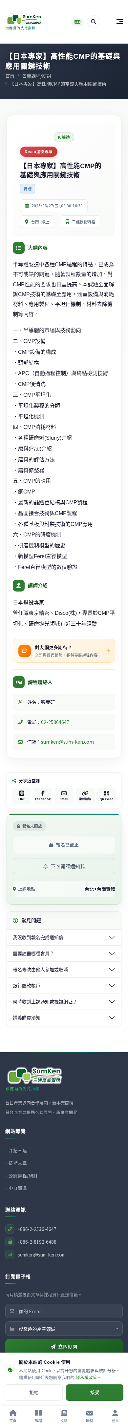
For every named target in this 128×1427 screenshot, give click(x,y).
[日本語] (77, 22)
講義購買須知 (26, 1017)
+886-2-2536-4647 (37, 1229)
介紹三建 (18, 1150)
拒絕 (33, 1392)
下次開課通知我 (67, 866)
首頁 (9, 75)
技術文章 (18, 1162)
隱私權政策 (86, 1378)
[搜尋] (93, 21)
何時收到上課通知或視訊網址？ (45, 1001)
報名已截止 (67, 844)
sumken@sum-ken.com (67, 741)
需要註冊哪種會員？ (33, 953)
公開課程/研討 (36, 75)
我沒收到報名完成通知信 (38, 937)
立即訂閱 (67, 1346)
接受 (94, 1392)
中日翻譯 (18, 1188)
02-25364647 (55, 722)
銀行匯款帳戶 (26, 985)
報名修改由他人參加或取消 (40, 969)
